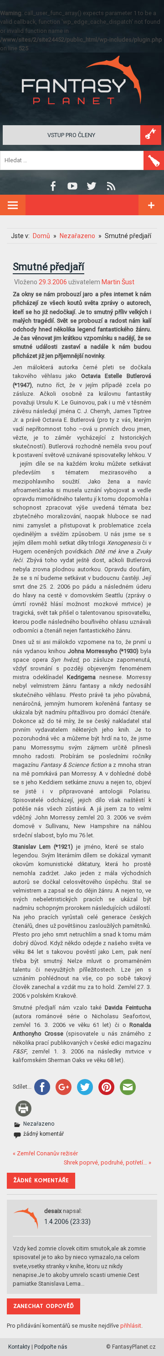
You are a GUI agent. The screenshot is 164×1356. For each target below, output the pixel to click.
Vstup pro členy (71, 135)
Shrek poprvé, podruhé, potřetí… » (107, 1162)
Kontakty (19, 1347)
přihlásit (130, 1325)
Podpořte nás (50, 1347)
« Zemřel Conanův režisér (45, 1153)
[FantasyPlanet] (82, 111)
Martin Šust (118, 282)
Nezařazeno (38, 1124)
